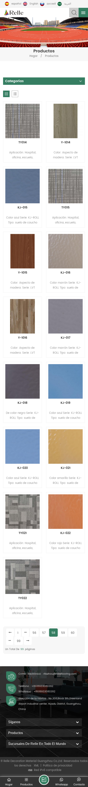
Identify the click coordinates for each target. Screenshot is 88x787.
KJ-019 (65, 403)
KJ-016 (65, 272)
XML (36, 766)
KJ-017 (65, 338)
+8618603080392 (42, 686)
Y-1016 (22, 338)
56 (34, 633)
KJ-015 (22, 207)
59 (63, 633)
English (34, 4)
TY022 (22, 598)
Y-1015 (22, 272)
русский (51, 4)
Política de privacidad (57, 766)
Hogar (33, 56)
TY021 (23, 533)
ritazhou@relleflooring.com (60, 674)
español (16, 4)
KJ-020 (22, 468)
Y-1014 (65, 142)
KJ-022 (65, 533)
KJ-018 (22, 403)
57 (44, 633)
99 (18, 641)
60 (72, 633)
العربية (67, 4)
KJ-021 (65, 468)
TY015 (65, 207)
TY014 (22, 142)
